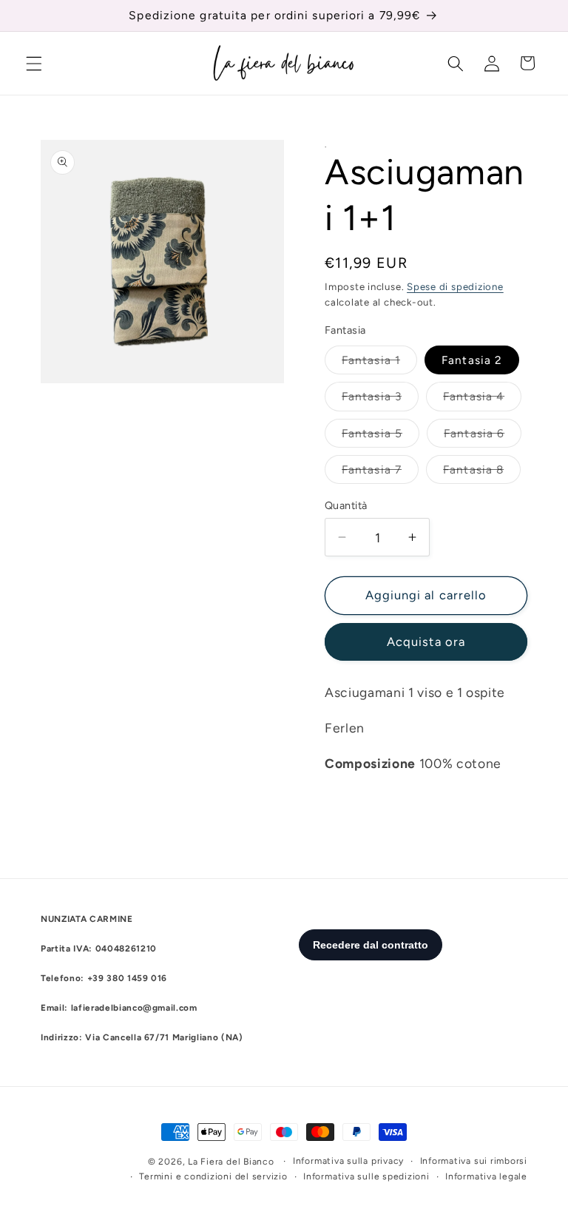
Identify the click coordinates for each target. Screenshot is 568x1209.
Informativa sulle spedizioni (366, 1176)
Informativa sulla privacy (348, 1161)
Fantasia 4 (482, 399)
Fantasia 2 (472, 360)
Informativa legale (486, 1176)
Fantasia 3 (380, 399)
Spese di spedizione (455, 286)
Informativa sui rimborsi (473, 1161)
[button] (34, 63)
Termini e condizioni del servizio (213, 1176)
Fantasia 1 (379, 363)
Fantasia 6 (482, 436)
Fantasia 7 (380, 473)
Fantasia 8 (482, 473)
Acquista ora (426, 641)
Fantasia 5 (380, 436)
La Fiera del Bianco (231, 1161)
